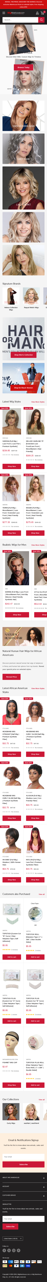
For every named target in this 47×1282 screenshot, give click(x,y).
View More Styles (37, 402)
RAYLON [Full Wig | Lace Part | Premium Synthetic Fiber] (34, 862)
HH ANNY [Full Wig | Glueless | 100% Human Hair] (12, 862)
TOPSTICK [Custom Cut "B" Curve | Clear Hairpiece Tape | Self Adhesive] (12, 937)
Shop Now (12, 466)
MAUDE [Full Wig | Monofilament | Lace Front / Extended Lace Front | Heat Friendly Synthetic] (34, 513)
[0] (42, 13)
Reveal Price (11, 677)
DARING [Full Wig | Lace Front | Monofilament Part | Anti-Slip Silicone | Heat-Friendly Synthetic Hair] (16, 595)
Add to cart (12, 957)
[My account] (37, 13)
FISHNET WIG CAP (10, 1062)
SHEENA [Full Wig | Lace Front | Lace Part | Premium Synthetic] (12, 443)
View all (41, 894)
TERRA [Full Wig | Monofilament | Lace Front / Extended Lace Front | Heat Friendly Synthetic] (11, 513)
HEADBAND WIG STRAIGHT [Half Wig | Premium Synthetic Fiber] (11, 735)
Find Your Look (30, 67)
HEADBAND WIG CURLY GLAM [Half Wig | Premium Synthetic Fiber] (11, 799)
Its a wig (6, 728)
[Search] (41, 20)
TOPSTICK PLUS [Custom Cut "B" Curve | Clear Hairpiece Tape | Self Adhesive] (35, 1002)
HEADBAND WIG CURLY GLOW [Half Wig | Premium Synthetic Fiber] (35, 735)
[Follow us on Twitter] (9, 1250)
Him (6, 589)
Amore (5, 504)
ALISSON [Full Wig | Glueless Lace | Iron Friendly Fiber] (33, 798)
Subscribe (23, 1164)
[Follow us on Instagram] (14, 1250)
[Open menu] (4, 13)
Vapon (5, 930)
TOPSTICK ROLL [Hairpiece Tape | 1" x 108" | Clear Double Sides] (34, 938)
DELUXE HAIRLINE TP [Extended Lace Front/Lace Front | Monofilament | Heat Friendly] (34, 446)
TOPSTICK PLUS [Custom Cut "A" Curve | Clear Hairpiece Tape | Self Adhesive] (11, 1002)
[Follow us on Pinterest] (18, 1250)
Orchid (5, 438)
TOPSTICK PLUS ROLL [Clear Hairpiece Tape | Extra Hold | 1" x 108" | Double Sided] (35, 1066)
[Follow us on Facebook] (4, 1250)
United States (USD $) (10, 1238)
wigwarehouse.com (10, 1059)
